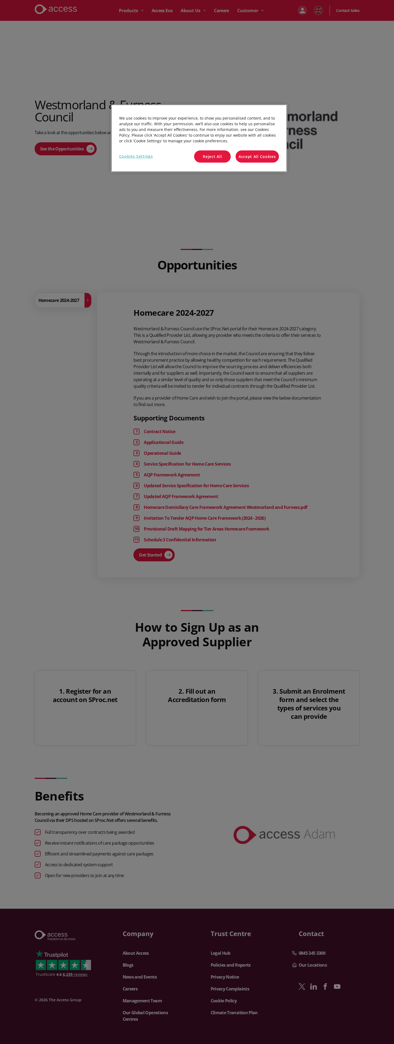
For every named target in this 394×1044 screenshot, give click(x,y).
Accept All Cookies (257, 156)
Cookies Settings (136, 156)
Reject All (212, 156)
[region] (199, 138)
